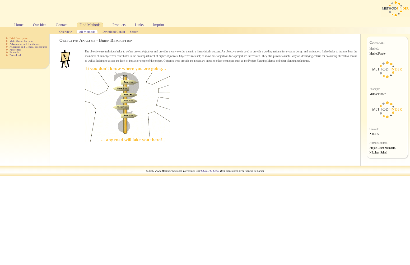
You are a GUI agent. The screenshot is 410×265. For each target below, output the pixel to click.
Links (139, 25)
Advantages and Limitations (24, 43)
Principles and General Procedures (28, 46)
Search (134, 31)
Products (119, 25)
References (15, 49)
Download (15, 55)
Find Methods (89, 25)
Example (14, 52)
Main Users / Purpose (21, 41)
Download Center (113, 31)
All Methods (87, 31)
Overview (65, 31)
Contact (61, 25)
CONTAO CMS (210, 170)
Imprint (158, 25)
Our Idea (39, 25)
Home (18, 25)
